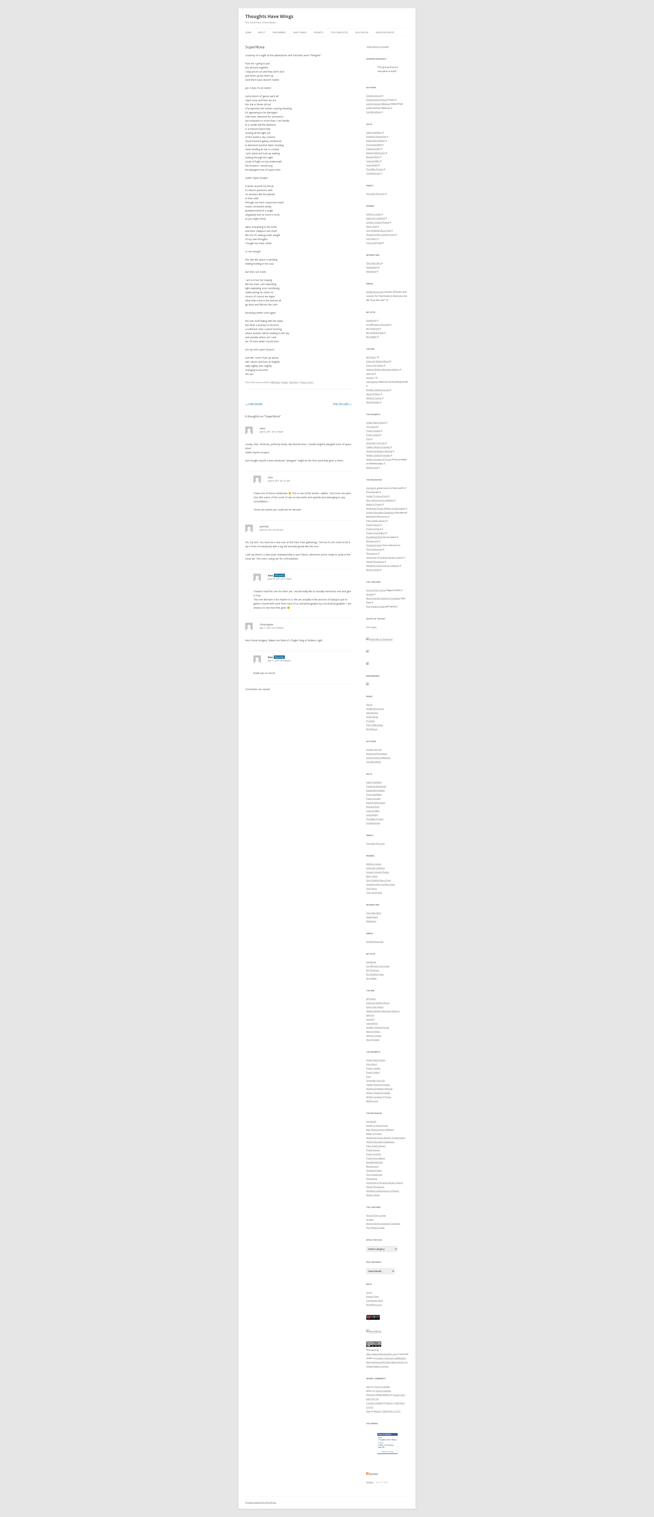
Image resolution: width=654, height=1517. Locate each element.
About (261, 32)
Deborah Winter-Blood (377, 361)
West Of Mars (373, 394)
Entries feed (372, 1296)
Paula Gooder (373, 148)
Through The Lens (375, 193)
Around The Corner (376, 590)
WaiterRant (372, 267)
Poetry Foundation (375, 533)
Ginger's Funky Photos (377, 222)
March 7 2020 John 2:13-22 (387, 1411)
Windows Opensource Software (382, 565)
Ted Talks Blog (373, 263)
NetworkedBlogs (384, 1434)
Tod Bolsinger (373, 173)
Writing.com (372, 467)
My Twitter (371, 336)
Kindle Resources (385, 32)
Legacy (369, 1482)
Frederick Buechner (376, 136)
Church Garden (382, 1386)
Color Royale (253, 403)
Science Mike (373, 161)
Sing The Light (342, 403)
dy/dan (370, 594)
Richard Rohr (372, 157)
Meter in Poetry (374, 504)
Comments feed (374, 1300)
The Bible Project (374, 169)
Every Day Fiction (375, 365)
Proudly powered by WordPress (260, 1502)
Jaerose (370, 373)
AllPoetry (275, 382)
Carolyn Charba (374, 1403)
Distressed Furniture (376, 99)
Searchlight (372, 165)
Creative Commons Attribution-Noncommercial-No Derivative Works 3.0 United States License (386, 1362)
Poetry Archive (373, 528)
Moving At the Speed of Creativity (383, 598)
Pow (368, 439)
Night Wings (300, 32)
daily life (381, 1447)
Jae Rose (373, 1474)
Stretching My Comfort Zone (380, 234)
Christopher (267, 624)
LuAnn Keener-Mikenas (378, 103)
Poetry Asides (373, 430)
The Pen (293, 382)
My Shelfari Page (375, 332)
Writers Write (373, 569)
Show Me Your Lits (375, 443)
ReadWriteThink (374, 537)
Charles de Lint (374, 95)
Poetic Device (373, 524)
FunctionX (371, 488)
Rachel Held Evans (375, 152)
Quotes (374, 627)
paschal (264, 526)
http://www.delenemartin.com (381, 1354)
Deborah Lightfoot (375, 218)
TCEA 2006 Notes (339, 32)
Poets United (372, 434)
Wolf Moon (361, 32)
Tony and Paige (374, 242)
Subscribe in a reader (378, 46)
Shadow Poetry (374, 545)
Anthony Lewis (373, 214)
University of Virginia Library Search (384, 557)
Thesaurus (371, 553)
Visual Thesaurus (375, 561)
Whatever (371, 271)
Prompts (318, 32)
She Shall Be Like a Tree (378, 230)
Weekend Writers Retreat (379, 451)
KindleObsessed (374, 291)
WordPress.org (374, 1304)
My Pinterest (372, 328)
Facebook (371, 320)
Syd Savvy (371, 238)
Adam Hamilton (374, 132)
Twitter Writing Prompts (378, 447)
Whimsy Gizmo (374, 398)
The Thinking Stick (375, 606)
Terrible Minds (373, 112)
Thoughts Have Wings (269, 16)
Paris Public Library (376, 520)
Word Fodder (373, 402)
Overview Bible (374, 144)
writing (380, 1445)
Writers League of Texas (378, 459)
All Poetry (371, 357)
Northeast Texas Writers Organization (385, 508)
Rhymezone (372, 541)
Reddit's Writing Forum (377, 389)
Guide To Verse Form (377, 496)
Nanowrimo (279, 32)
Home (248, 32)
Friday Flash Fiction (375, 422)
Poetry (284, 382)
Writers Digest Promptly (378, 455)
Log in (369, 1292)
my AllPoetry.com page (378, 324)
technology (388, 1445)
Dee (270, 477)
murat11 (370, 377)
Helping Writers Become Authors (383, 369)
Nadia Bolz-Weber (375, 140)
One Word (371, 426)
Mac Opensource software (380, 500)
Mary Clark (371, 226)
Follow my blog (387, 1452)
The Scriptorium (374, 549)
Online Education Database (380, 512)
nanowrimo (372, 381)
